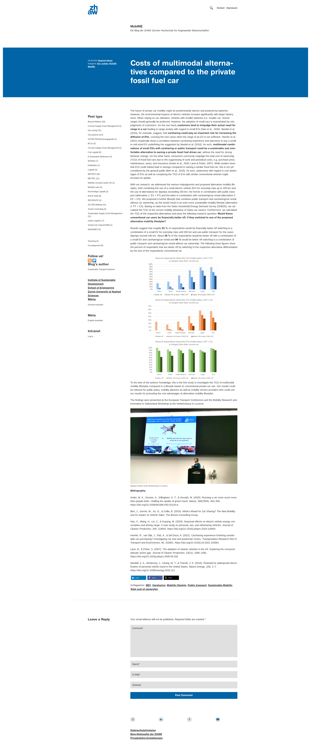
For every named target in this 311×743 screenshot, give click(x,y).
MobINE (136, 26)
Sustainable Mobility (220, 585)
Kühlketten (92, 165)
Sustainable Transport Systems (101, 269)
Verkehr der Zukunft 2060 (99, 225)
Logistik (91, 170)
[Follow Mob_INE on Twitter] (94, 260)
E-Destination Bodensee (98, 157)
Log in (90, 336)
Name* (136, 664)
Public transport (197, 585)
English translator (95, 321)
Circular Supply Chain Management (103, 126)
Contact (221, 8)
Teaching (92, 241)
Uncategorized (94, 246)
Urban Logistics (94, 221)
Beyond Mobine (94, 122)
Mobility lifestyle (176, 585)
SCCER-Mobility (95, 205)
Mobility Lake (93, 187)
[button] (138, 578)
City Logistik (93, 152)
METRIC (91, 179)
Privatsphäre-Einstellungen (146, 738)
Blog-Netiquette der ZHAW (146, 734)
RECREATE (93, 200)
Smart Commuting (95, 209)
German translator (95, 305)
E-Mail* (136, 674)
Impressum (231, 8)
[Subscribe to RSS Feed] (90, 260)
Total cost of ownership (144, 589)
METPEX (92, 174)
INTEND (91, 161)
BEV (148, 585)
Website (136, 685)
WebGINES (93, 230)
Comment (137, 628)
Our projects (93, 135)
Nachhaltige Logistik (96, 192)
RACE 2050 (93, 196)
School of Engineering (101, 288)
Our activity (102, 64)
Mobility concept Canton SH (100, 183)
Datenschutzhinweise (143, 730)
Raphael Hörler (105, 61)
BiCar (90, 144)
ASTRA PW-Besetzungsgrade (101, 139)
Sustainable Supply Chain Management (105, 214)
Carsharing (158, 585)
